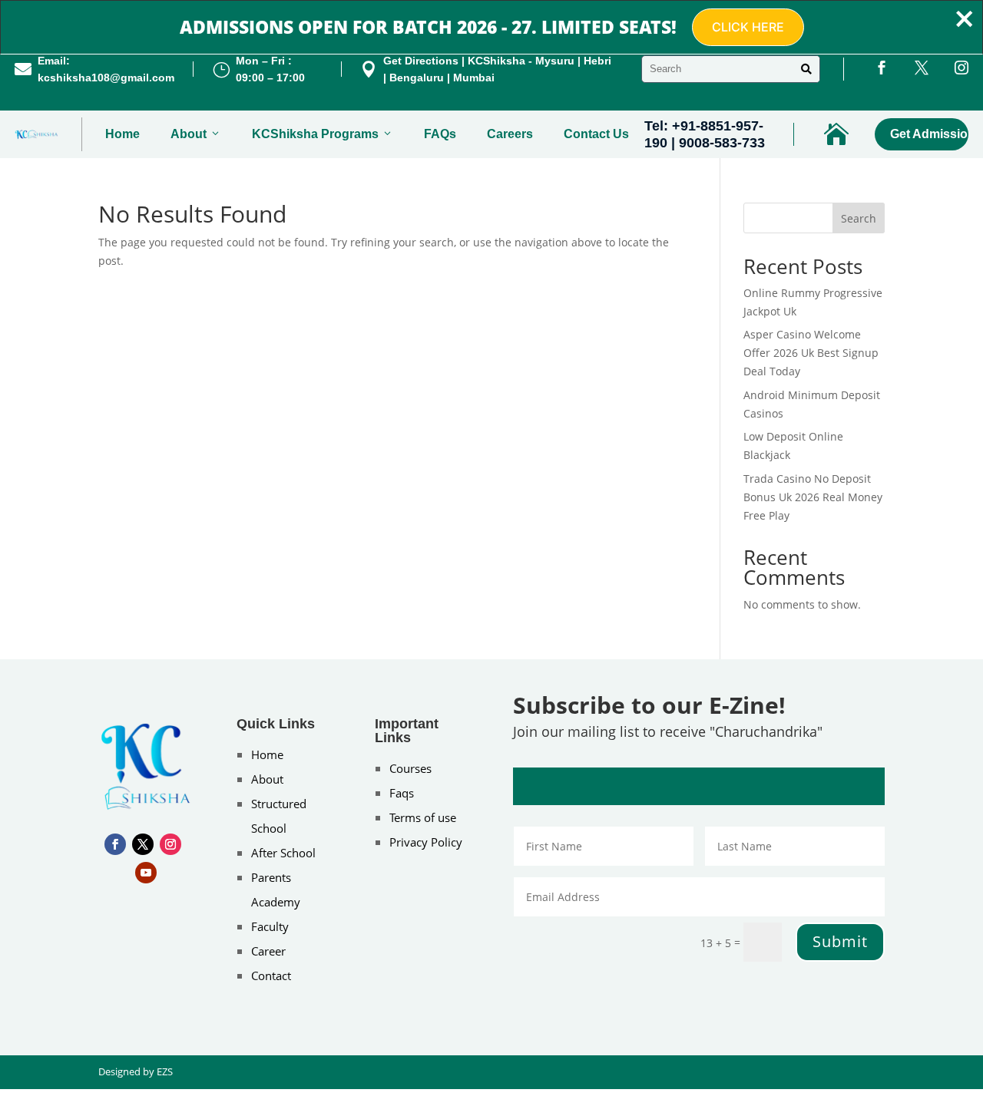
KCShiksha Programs (315, 133)
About (188, 133)
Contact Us (596, 133)
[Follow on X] (143, 844)
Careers (510, 133)
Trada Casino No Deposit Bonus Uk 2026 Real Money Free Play (812, 497)
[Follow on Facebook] (115, 844)
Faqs (401, 793)
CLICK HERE (748, 27)
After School (283, 852)
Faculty (270, 926)
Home (122, 133)
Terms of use (422, 817)
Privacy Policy (425, 842)
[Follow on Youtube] (146, 872)
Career (268, 951)
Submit (840, 941)
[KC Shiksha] (36, 134)
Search (858, 218)
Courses (410, 768)
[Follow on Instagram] (170, 844)
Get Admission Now (929, 133)
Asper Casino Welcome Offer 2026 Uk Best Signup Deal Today (811, 352)
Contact (271, 975)
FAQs (440, 133)
